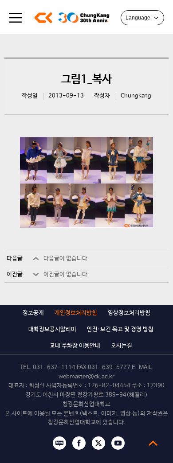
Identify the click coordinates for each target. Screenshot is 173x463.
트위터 (98, 443)
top (153, 443)
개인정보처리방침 (76, 313)
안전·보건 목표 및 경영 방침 (120, 329)
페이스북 (79, 443)
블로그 (59, 443)
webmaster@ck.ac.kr (86, 377)
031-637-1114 (54, 367)
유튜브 (118, 443)
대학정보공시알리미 (52, 329)
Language (138, 18)
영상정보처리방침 (129, 313)
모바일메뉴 (15, 17)
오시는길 (121, 345)
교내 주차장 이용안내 (75, 345)
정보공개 (33, 313)
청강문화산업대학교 (43, 17)
